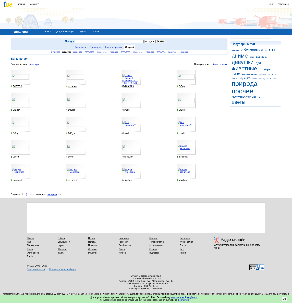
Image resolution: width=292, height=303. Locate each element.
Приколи (92, 245)
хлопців (223, 64)
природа (245, 83)
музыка (244, 78)
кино (236, 74)
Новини (153, 249)
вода (252, 57)
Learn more (183, 300)
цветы (238, 102)
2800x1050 (125, 52)
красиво (262, 75)
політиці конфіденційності (184, 297)
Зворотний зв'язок (36, 269)
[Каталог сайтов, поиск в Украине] (256, 266)
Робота (61, 238)
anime (235, 50)
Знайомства (125, 245)
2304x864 (161, 52)
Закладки (185, 238)
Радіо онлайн (233, 239)
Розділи (33, 4)
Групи (183, 253)
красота (272, 74)
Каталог (153, 238)
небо (254, 78)
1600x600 (184, 52)
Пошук (91, 238)
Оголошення (64, 242)
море (234, 78)
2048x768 (172, 52)
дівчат (215, 64)
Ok (284, 299)
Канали (95, 31)
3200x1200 (89, 52)
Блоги (183, 245)
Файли (61, 253)
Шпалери (62, 249)
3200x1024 (101, 52)
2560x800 (150, 52)
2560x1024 (137, 52)
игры (267, 69)
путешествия (244, 97)
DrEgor (182, 86)
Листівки (92, 249)
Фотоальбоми (156, 245)
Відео (30, 249)
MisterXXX (128, 86)
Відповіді (154, 253)
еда (258, 63)
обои (269, 78)
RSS (29, 242)
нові (25, 64)
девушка (261, 56)
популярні (34, 64)
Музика (122, 253)
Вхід (271, 4)
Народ (61, 245)
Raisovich (128, 156)
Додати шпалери (65, 31)
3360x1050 (77, 52)
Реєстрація (283, 4)
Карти (122, 249)
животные (244, 68)
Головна (21, 4)
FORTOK (17, 86)
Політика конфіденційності (62, 269)
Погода (91, 242)
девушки (242, 62)
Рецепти (92, 253)
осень (275, 79)
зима (260, 70)
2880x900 (114, 52)
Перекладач (33, 245)
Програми (124, 238)
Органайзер (33, 253)
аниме (240, 55)
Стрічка (82, 31)
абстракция (252, 50)
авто (270, 49)
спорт (261, 97)
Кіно (182, 249)
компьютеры (249, 74)
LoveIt (126, 133)
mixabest (72, 86)
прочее (242, 91)
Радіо (30, 256)
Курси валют (186, 242)
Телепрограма (156, 242)
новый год (262, 79)
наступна (52, 194)
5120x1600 (55, 52)
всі (208, 64)
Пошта (30, 238)
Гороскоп (123, 242)
